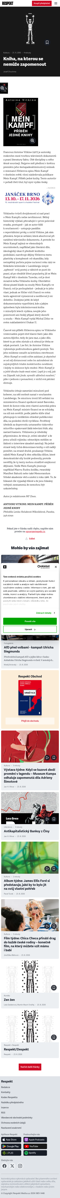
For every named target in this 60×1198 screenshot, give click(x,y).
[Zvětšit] (4, 88)
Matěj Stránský (10, 665)
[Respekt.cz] (7, 3)
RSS (3, 1112)
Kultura (6, 53)
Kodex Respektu (9, 1097)
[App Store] (11, 1139)
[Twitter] (12, 1168)
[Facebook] (4, 1168)
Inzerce (5, 1107)
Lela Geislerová (10, 1005)
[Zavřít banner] (56, 567)
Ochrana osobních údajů (13, 1122)
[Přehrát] (47, 757)
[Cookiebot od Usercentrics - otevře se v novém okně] (38, 567)
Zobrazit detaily (43, 613)
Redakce (5, 1087)
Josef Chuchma (9, 72)
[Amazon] (11, 1153)
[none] (32, 140)
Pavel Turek (8, 894)
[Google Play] (11, 1146)
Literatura (8, 827)
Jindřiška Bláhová (11, 955)
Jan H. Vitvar (9, 787)
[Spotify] (35, 1153)
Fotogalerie (8, 643)
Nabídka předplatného (12, 1102)
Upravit (28, 629)
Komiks (7, 996)
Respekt (7, 1054)
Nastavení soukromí (11, 1128)
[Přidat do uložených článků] (54, 635)
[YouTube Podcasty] (35, 1146)
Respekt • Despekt (11, 1045)
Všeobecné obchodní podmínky (16, 1117)
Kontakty (5, 1092)
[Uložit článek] (47, 42)
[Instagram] (20, 1168)
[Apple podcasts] (35, 1139)
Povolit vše (30, 621)
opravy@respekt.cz (35, 531)
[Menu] (56, 3)
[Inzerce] (30, 198)
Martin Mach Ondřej (25, 1005)
